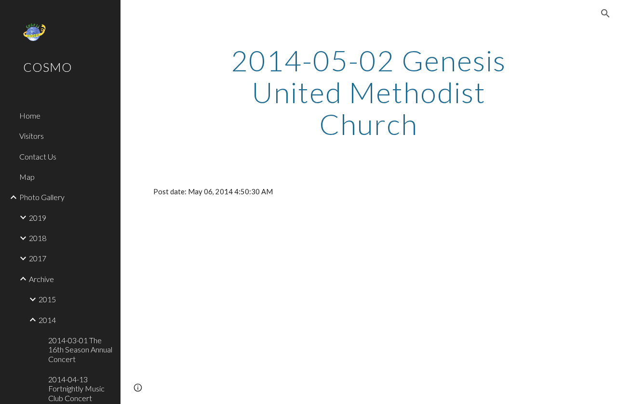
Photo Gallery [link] (42, 197)
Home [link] (29, 115)
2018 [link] (37, 237)
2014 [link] (47, 319)
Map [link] (27, 176)
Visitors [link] (31, 135)
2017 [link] (37, 258)
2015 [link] (47, 299)
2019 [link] (37, 217)
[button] (605, 13)
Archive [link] (41, 278)
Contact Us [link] (37, 156)
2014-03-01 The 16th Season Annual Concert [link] (80, 350)
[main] (368, 92)
